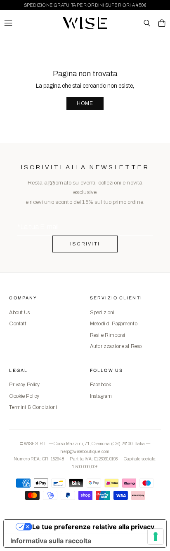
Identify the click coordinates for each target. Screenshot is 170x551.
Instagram (101, 396)
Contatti (18, 324)
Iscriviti (85, 243)
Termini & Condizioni (33, 407)
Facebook (100, 385)
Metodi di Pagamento (113, 324)
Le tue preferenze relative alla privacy (93, 527)
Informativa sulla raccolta (50, 541)
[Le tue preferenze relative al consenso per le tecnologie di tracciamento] (155, 536)
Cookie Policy (24, 396)
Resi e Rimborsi (107, 335)
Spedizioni (102, 312)
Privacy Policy (24, 385)
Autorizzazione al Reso (116, 346)
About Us (19, 312)
